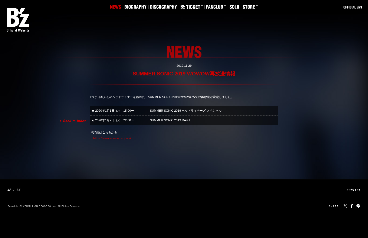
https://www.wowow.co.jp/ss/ (112, 138)
